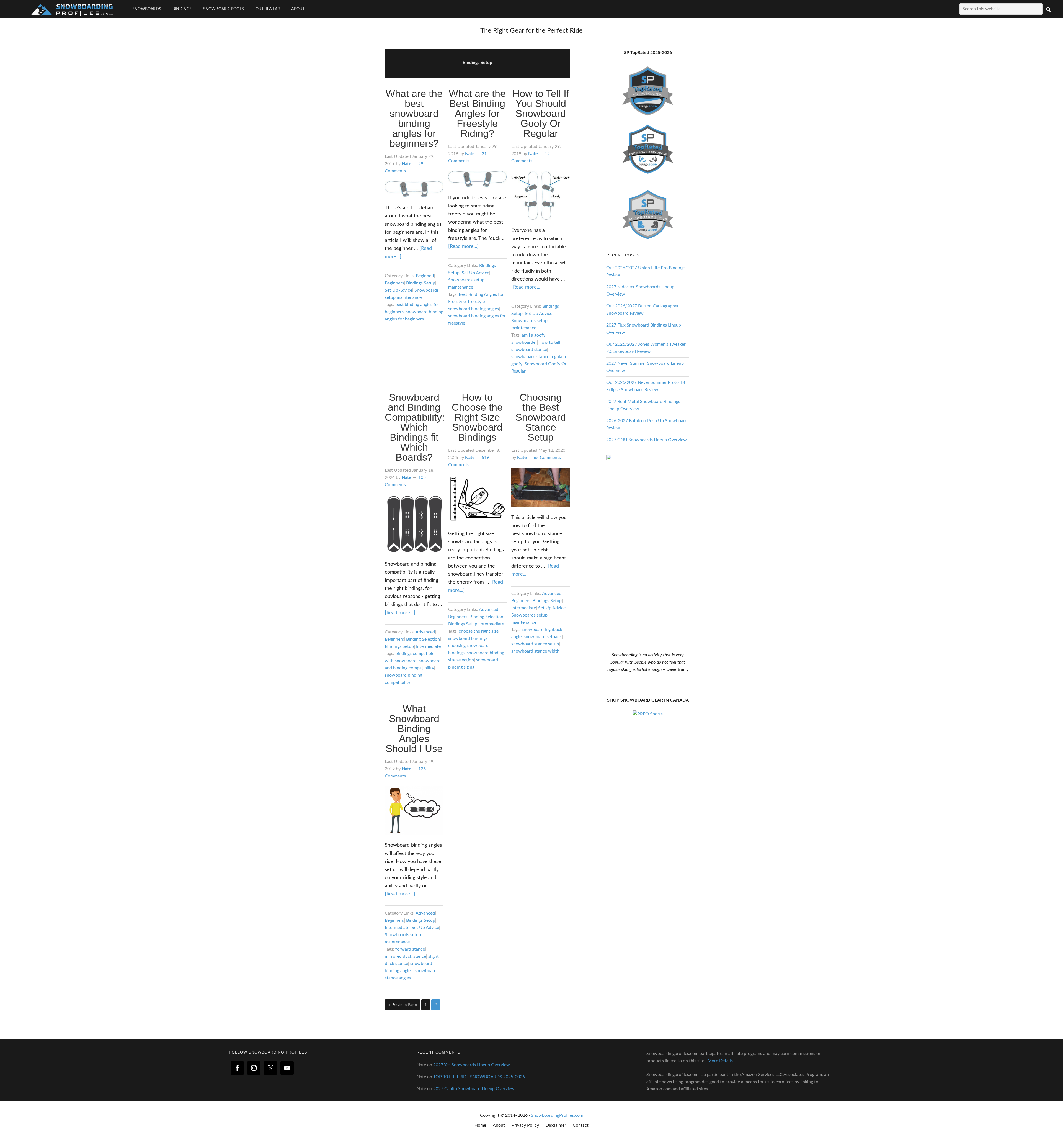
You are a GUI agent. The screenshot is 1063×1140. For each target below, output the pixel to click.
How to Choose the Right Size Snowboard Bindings (477, 417)
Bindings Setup (420, 283)
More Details (720, 1061)
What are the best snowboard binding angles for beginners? (414, 118)
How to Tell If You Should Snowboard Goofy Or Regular (540, 113)
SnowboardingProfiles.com (557, 1115)
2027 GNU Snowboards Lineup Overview (646, 440)
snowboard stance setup (535, 644)
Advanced (425, 632)
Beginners (394, 283)
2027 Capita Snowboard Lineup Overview (474, 1089)
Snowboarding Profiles (72, 9)
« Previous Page (402, 1006)
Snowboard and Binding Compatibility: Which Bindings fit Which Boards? (415, 427)
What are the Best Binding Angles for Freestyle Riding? (477, 113)
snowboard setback (543, 637)
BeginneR (425, 276)
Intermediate (428, 646)
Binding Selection (423, 639)
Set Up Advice (398, 290)
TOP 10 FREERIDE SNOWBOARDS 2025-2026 (479, 1077)
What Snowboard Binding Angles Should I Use (414, 728)
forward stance (410, 949)
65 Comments (547, 457)
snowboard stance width (535, 651)
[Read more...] (463, 246)
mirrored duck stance (405, 956)
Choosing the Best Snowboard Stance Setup (540, 417)
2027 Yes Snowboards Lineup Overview (471, 1065)
